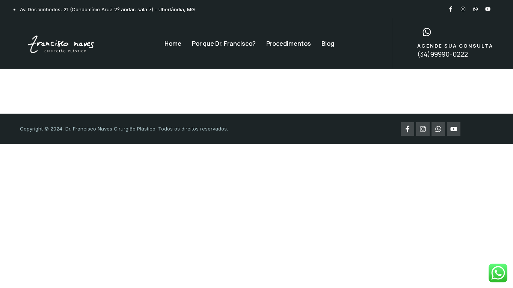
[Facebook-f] (450, 9)
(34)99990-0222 (442, 54)
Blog (327, 43)
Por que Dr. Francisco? (224, 43)
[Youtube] (488, 9)
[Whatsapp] (475, 9)
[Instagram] (463, 9)
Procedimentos (288, 43)
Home (172, 43)
